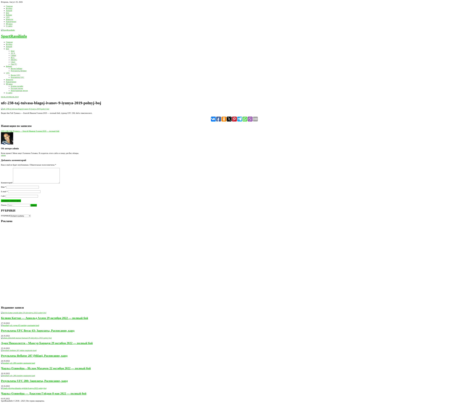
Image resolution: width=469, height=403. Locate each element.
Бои (7, 13)
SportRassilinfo (14, 36)
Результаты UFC (17, 77)
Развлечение (11, 22)
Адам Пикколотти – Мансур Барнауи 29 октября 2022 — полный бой (47, 343)
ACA (13, 53)
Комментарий (6, 183)
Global (13, 55)
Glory (13, 62)
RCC (13, 58)
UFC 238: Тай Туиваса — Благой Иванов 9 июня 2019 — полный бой (30, 131)
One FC (14, 64)
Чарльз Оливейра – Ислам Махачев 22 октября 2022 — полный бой (46, 368)
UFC (8, 17)
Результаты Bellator (19, 71)
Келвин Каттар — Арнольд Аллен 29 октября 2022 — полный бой (44, 318)
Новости (9, 19)
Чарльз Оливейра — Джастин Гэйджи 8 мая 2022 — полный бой (43, 393)
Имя (3, 187)
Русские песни (17, 88)
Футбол (9, 8)
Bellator (9, 15)
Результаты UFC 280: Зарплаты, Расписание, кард (34, 380)
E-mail (4, 191)
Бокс (13, 51)
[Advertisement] (19, 266)
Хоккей (9, 11)
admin (3, 155)
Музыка (9, 24)
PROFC (14, 60)
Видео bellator (16, 69)
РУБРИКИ (5, 216)
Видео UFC (15, 75)
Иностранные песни (19, 91)
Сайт (3, 196)
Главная (9, 6)
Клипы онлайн (17, 86)
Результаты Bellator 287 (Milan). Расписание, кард (34, 355)
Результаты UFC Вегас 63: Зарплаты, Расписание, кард (37, 330)
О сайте (9, 26)
